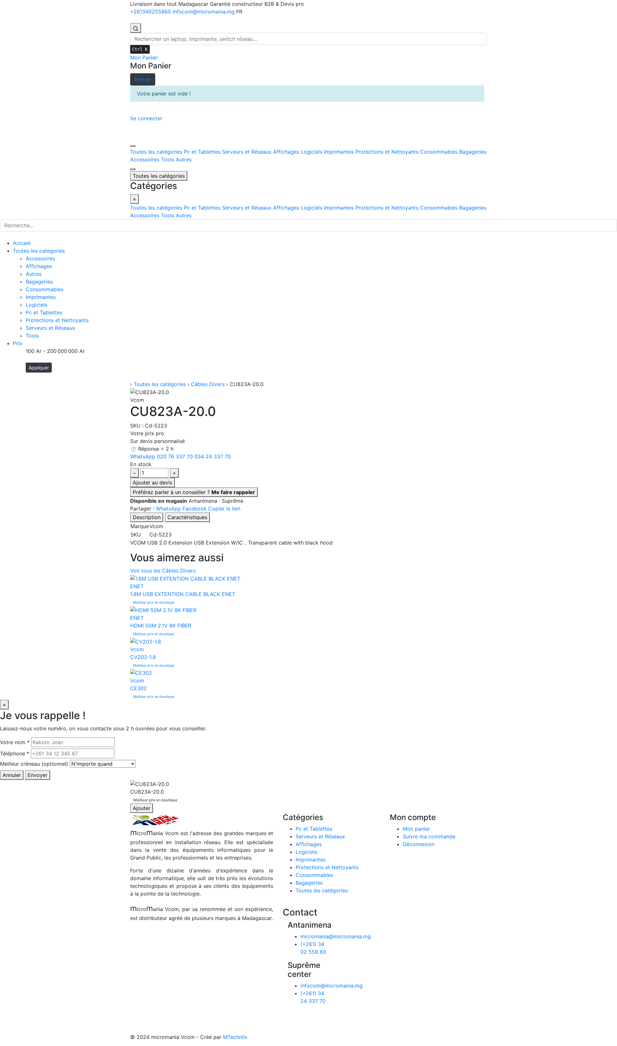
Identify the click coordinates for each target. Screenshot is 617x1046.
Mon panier (416, 828)
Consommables (44, 289)
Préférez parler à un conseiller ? (194, 492)
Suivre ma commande (429, 836)
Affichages (39, 266)
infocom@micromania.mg (204, 11)
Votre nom (15, 742)
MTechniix (235, 1037)
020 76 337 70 (175, 456)
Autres (33, 274)
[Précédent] (132, 146)
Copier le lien (224, 508)
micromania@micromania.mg (335, 936)
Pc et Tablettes (44, 312)
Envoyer (38, 775)
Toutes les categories (39, 251)
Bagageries (39, 281)
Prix (17, 343)
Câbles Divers (208, 384)
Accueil (22, 243)
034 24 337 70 (212, 456)
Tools (32, 335)
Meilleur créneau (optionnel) (34, 764)
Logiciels (36, 305)
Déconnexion (418, 844)
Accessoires (40, 258)
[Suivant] (132, 169)
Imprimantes (41, 297)
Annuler (12, 775)
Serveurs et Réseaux (50, 328)
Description (147, 517)
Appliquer (39, 367)
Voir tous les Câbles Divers (163, 570)
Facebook (195, 508)
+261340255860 (151, 11)
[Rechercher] (135, 28)
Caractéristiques (187, 517)
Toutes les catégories (160, 384)
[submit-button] (4, 235)
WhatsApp (142, 456)
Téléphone (14, 753)
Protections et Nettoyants (57, 320)
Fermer (144, 79)
